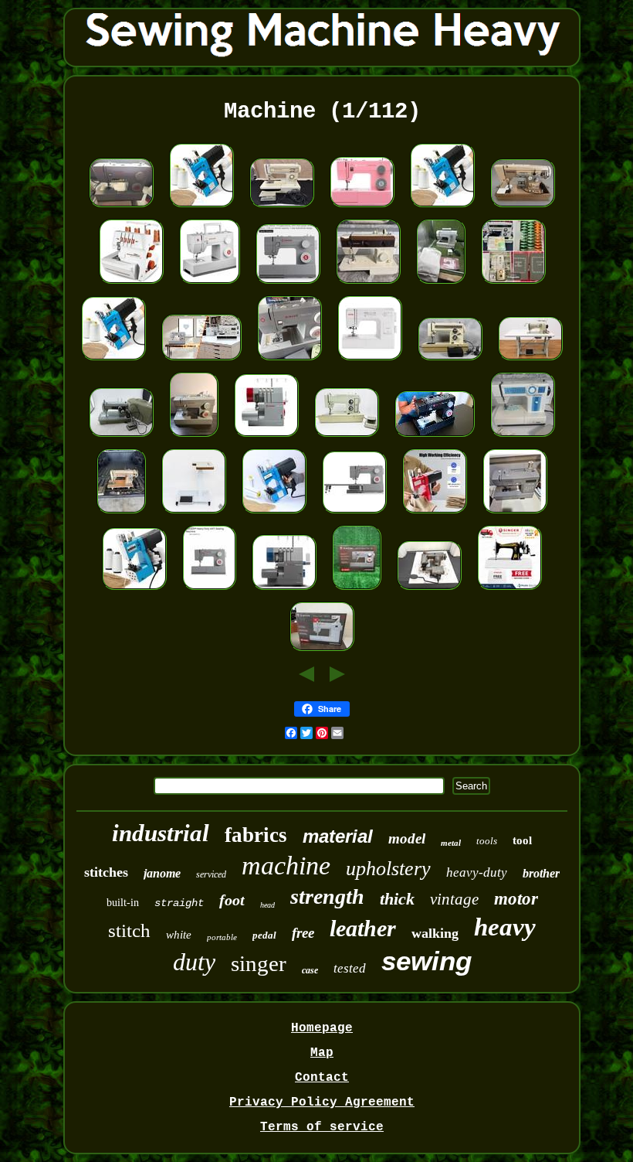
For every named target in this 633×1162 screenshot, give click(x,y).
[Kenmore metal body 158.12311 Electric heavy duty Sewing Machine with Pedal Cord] (281, 208)
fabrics (256, 835)
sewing (426, 961)
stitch (129, 930)
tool (522, 840)
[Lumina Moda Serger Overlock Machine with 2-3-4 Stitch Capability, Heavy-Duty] (131, 284)
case (310, 970)
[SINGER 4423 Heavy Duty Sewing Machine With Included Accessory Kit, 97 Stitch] (209, 284)
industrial (160, 833)
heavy (505, 927)
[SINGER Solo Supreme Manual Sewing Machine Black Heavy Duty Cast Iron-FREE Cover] (509, 591)
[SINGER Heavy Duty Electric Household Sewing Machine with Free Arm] (121, 208)
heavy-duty (476, 872)
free (303, 933)
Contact (322, 1078)
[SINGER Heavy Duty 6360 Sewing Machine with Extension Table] (354, 514)
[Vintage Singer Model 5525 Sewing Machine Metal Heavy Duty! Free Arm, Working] (368, 284)
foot (232, 899)
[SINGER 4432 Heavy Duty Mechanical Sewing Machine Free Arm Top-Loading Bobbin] (288, 284)
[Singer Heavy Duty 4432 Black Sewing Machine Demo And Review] (435, 438)
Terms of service (322, 1127)
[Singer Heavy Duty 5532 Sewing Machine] (193, 438)
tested (349, 968)
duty (194, 962)
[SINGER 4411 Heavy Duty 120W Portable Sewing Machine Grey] (209, 591)
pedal (264, 935)
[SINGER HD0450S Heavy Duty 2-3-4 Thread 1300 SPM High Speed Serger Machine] (266, 438)
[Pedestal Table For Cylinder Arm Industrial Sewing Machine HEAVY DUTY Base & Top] (193, 514)
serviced (211, 874)
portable (222, 937)
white (178, 935)
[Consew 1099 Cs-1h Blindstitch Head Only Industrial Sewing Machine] (429, 591)
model (406, 838)
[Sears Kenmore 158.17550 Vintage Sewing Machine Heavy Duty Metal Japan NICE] (346, 438)
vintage (454, 899)
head (267, 905)
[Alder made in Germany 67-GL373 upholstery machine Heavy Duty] (530, 361)
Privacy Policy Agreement (322, 1102)
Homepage (322, 1028)
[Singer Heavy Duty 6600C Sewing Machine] (322, 652)
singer (258, 963)
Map (321, 1053)
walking (435, 933)
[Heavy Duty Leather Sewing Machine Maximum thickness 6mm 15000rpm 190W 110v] (434, 514)
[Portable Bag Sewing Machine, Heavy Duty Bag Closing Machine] (201, 208)
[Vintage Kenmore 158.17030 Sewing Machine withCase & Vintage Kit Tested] (450, 361)
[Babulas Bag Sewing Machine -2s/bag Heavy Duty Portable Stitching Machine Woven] (274, 514)
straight (179, 903)
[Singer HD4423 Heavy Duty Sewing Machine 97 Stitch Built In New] (356, 591)
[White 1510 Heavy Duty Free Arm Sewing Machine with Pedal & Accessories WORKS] (522, 438)
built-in (123, 902)
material (338, 836)
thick (397, 898)
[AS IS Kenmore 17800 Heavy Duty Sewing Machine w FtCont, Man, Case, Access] (513, 284)
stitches (106, 872)
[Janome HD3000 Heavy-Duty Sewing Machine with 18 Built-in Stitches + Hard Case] (369, 361)
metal (451, 842)
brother (541, 873)
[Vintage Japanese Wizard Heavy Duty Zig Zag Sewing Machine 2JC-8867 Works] (121, 514)
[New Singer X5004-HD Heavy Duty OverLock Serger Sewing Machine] (284, 591)
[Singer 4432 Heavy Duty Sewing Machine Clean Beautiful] (289, 361)
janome (162, 873)
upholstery (388, 868)
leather (363, 928)
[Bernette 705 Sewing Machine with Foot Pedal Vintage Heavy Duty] (440, 284)
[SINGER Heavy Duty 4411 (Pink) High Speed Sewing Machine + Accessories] (362, 208)
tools (486, 841)
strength (327, 896)
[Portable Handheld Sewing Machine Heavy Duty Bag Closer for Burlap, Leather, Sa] (134, 591)
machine (286, 865)
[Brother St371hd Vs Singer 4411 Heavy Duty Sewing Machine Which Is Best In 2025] (201, 361)
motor (516, 898)
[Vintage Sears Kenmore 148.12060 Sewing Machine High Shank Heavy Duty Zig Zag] (121, 438)
